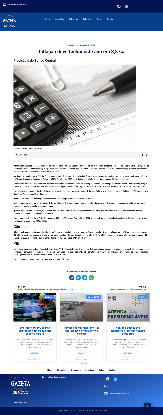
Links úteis (59, 19)
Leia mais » (35, 353)
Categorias (73, 19)
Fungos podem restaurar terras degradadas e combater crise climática (81, 330)
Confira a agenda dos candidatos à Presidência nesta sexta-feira (128, 330)
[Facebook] (118, 6)
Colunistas (87, 19)
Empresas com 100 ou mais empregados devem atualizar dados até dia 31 (35, 330)
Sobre (99, 19)
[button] (71, 277)
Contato (110, 19)
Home (47, 19)
